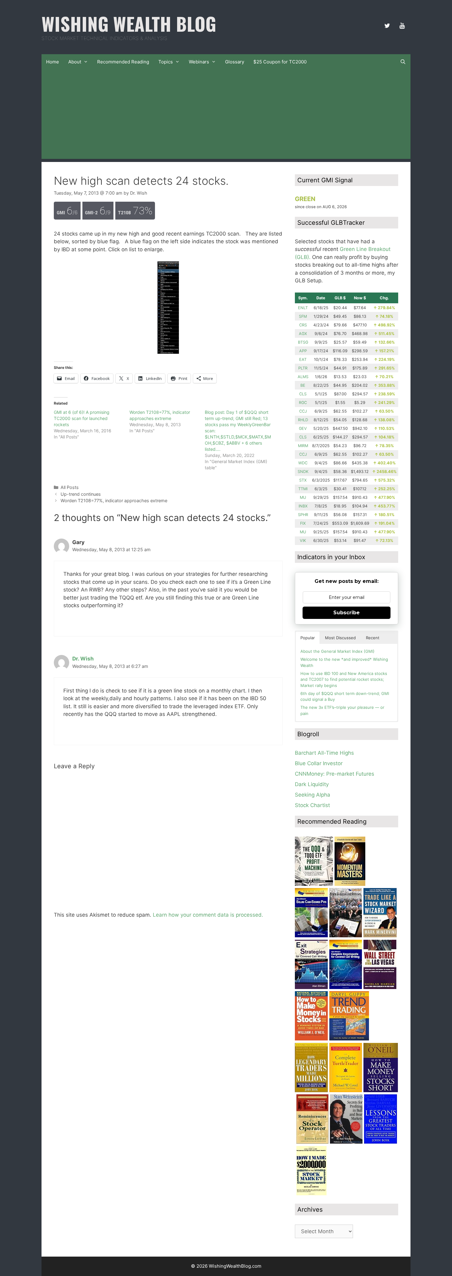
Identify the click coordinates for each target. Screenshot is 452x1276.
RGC (303, 402)
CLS (303, 394)
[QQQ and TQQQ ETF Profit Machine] (314, 884)
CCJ (303, 411)
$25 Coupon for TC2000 (280, 62)
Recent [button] (372, 637)
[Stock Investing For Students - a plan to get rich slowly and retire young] (345, 935)
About (74, 62)
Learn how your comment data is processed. (208, 915)
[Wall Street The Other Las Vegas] (379, 987)
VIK (303, 540)
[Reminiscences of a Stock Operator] (312, 1142)
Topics (165, 62)
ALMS (303, 376)
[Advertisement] (226, 116)
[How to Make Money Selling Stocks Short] (380, 1090)
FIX (303, 523)
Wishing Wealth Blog (129, 23)
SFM (303, 316)
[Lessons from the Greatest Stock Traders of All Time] (380, 1142)
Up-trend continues (81, 494)
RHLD (303, 420)
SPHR (303, 514)
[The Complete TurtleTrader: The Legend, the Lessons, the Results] (345, 1090)
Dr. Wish (83, 659)
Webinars (199, 62)
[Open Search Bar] (402, 62)
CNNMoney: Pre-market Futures (334, 774)
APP (303, 351)
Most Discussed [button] (340, 637)
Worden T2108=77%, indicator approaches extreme (114, 500)
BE (302, 385)
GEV (303, 428)
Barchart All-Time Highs (324, 753)
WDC (302, 463)
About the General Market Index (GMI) (337, 651)
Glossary (234, 62)
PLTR (302, 368)
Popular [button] (307, 637)
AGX (303, 333)
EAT (303, 359)
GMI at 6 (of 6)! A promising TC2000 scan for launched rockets (81, 418)
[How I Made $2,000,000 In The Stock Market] (311, 1193)
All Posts (70, 487)
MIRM (303, 445)
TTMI (302, 489)
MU (303, 497)
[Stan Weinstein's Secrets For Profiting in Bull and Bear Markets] (346, 1142)
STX (303, 480)
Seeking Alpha (312, 795)
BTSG (303, 342)
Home (52, 62)
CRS (303, 325)
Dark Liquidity (312, 784)
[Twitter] (387, 25)
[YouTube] (402, 25)
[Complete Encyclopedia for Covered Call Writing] (345, 987)
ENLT (303, 307)
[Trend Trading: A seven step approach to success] (349, 1039)
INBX (303, 506)
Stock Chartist (312, 805)
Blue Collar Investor (319, 763)
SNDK (303, 471)
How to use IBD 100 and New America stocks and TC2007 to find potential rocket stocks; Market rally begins (343, 679)
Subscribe (346, 613)
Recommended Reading (123, 62)
